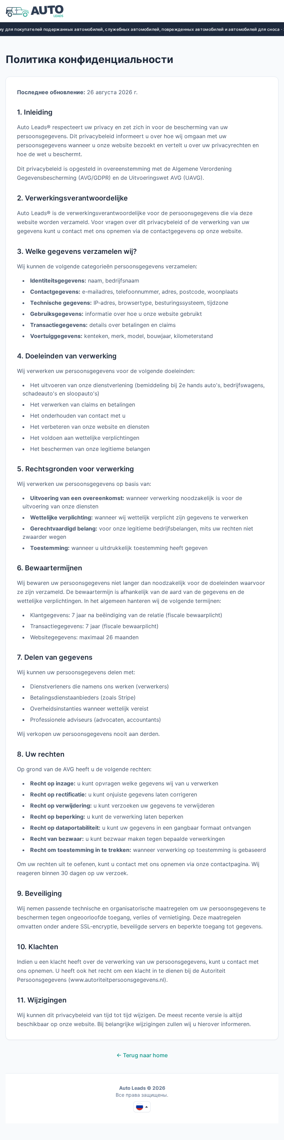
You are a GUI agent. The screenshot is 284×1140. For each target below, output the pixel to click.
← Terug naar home (142, 1055)
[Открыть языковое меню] (142, 1106)
